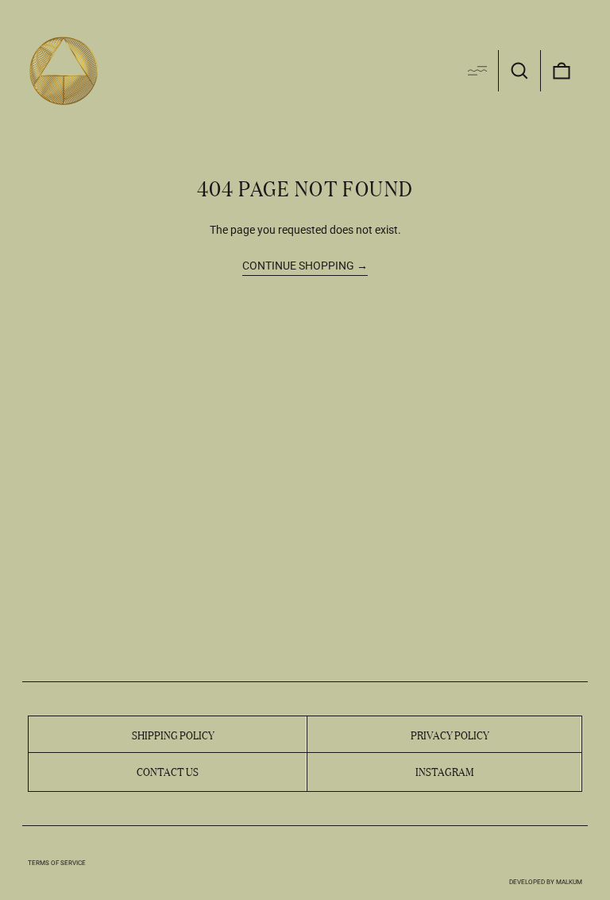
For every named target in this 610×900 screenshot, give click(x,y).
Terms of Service (57, 863)
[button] (519, 71)
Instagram (444, 771)
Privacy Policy (450, 734)
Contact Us (168, 770)
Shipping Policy (173, 734)
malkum (569, 882)
